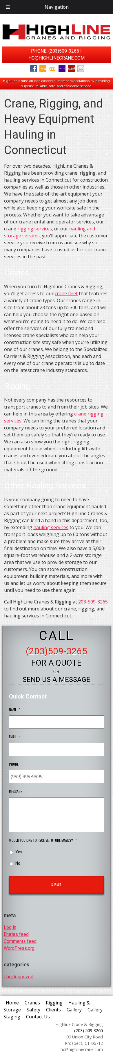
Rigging (54, 1003)
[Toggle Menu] (8, 7)
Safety (33, 1009)
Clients (53, 1009)
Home (12, 1003)
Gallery (74, 1009)
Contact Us (38, 1016)
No (17, 863)
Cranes (32, 1003)
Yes (18, 852)
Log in (10, 927)
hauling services (50, 527)
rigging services (34, 228)
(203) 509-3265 (88, 1030)
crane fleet (66, 293)
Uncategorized (18, 976)
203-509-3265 (93, 602)
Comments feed (20, 941)
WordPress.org (19, 948)
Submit (56, 884)
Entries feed (16, 934)
